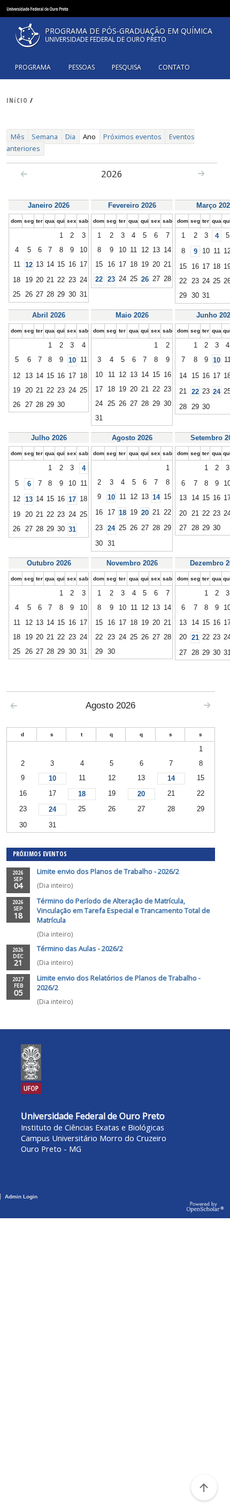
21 (195, 637)
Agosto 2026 (132, 438)
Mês (18, 136)
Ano (91, 138)
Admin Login (21, 1196)
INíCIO (17, 100)
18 (122, 513)
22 (99, 279)
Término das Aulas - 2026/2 (80, 948)
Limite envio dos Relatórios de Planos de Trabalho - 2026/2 (119, 982)
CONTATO (174, 67)
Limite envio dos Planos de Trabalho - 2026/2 (108, 871)
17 (72, 499)
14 (156, 497)
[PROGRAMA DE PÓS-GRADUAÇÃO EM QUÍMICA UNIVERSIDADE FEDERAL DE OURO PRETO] (114, 50)
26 (145, 279)
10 (72, 360)
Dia (70, 136)
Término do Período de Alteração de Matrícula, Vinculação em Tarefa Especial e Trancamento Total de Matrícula (123, 910)
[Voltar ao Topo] (204, 1487)
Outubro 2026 (49, 563)
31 (72, 529)
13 (29, 499)
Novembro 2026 (132, 563)
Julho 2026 (49, 438)
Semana (45, 136)
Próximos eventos (132, 136)
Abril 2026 (48, 315)
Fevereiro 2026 (132, 205)
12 (29, 265)
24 (216, 392)
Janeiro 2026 (49, 205)
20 (145, 513)
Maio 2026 (132, 315)
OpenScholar (205, 1207)
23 (111, 279)
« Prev (24, 173)
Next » (201, 173)
